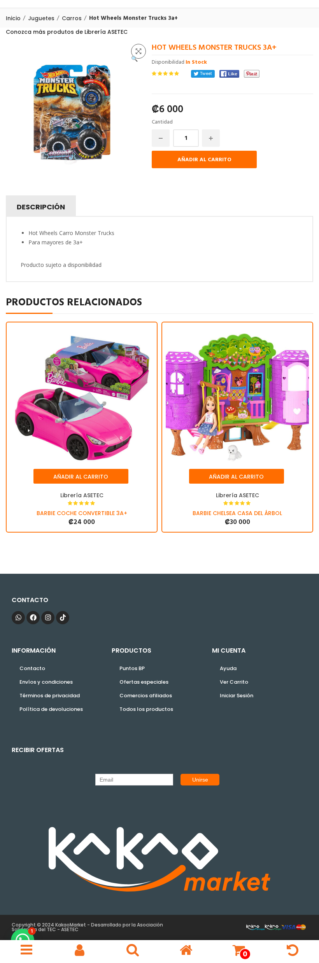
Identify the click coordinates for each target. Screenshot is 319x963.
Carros (72, 18)
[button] (138, 51)
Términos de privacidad (49, 695)
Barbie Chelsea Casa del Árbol (237, 513)
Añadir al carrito (204, 159)
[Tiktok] (62, 617)
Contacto (32, 668)
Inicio (13, 18)
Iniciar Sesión (236, 695)
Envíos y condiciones (46, 682)
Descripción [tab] (41, 207)
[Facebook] (229, 74)
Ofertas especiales (143, 682)
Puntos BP (132, 668)
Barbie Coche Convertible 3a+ (82, 513)
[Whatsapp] (18, 617)
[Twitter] (203, 74)
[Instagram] (47, 617)
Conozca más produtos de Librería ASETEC (67, 32)
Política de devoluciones (51, 709)
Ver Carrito (234, 682)
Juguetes (41, 18)
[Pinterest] (251, 74)
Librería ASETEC (81, 495)
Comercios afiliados (145, 695)
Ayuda (228, 668)
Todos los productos (146, 709)
